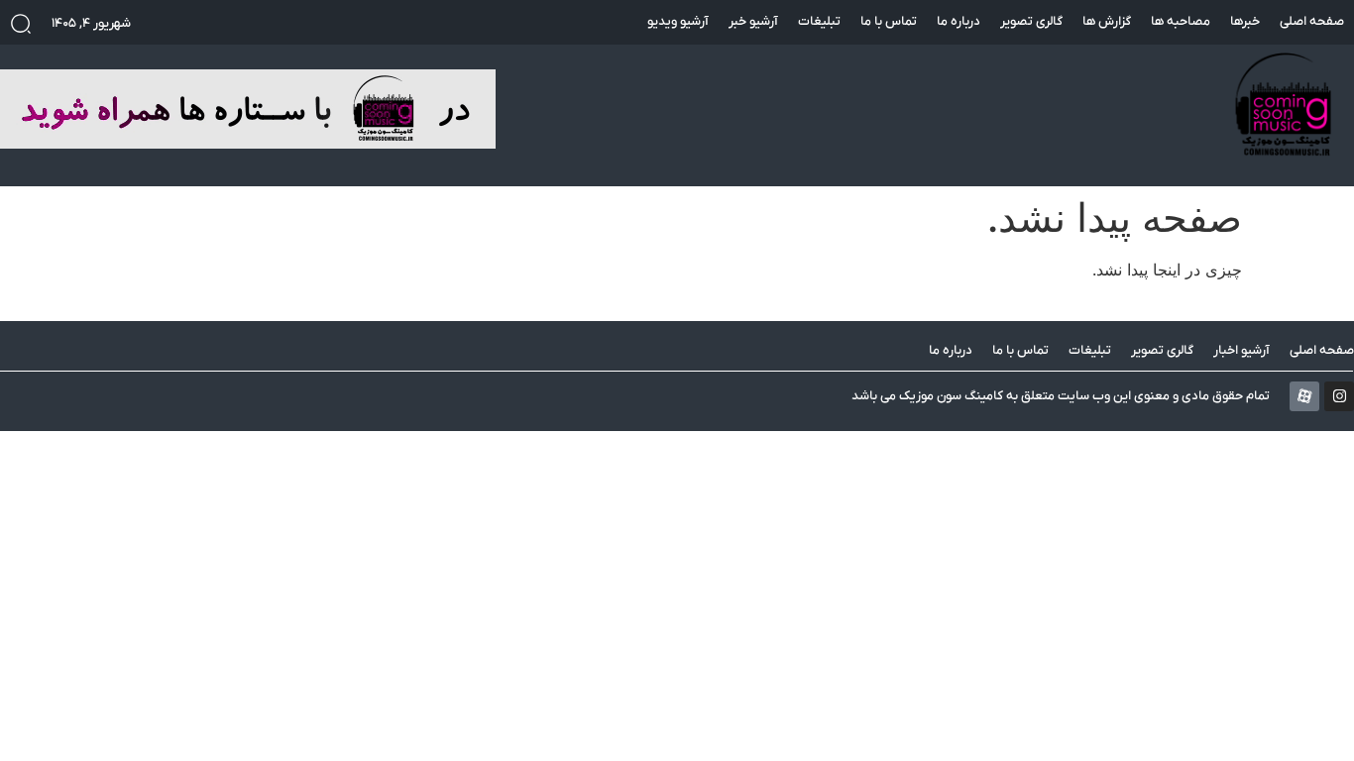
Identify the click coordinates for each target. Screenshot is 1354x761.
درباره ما (958, 21)
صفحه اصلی (1312, 21)
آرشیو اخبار (1241, 350)
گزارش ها (1106, 21)
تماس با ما (888, 21)
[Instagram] (1339, 396)
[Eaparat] (1304, 396)
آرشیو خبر (753, 21)
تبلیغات (819, 21)
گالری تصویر (1031, 21)
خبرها (1245, 21)
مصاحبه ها (1180, 21)
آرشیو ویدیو (678, 21)
